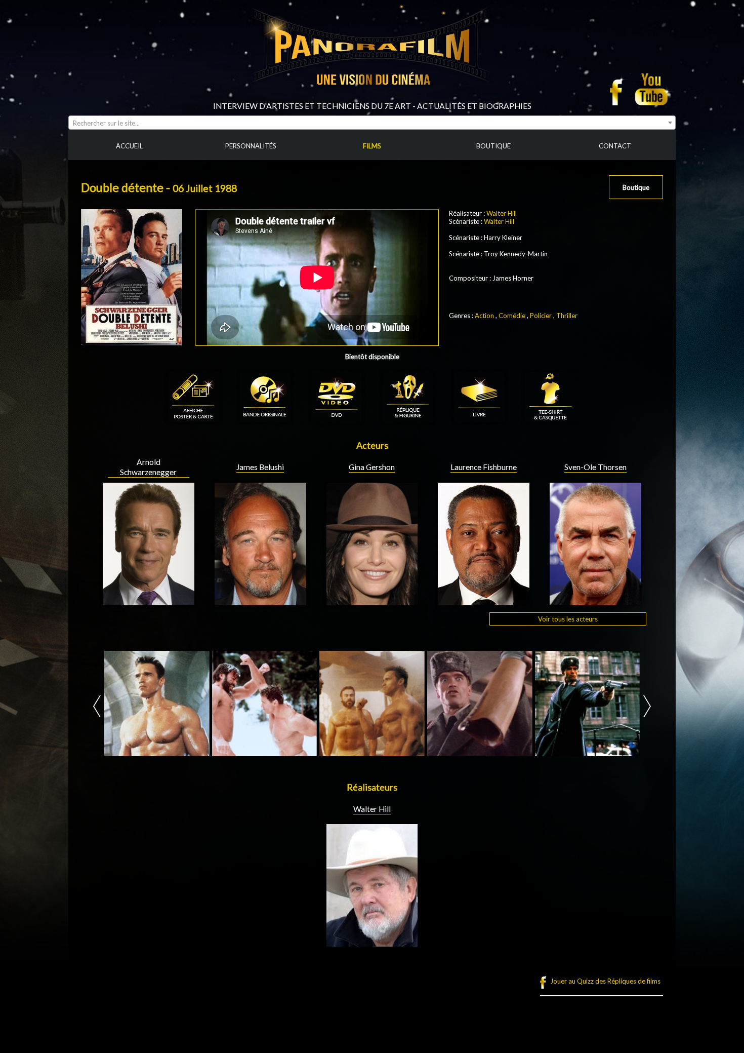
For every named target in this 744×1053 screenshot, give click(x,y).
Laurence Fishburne (483, 467)
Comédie (512, 315)
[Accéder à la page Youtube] (653, 89)
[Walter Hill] (372, 943)
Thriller (566, 315)
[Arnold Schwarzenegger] (148, 601)
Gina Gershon (372, 467)
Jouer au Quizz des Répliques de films (605, 981)
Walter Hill (501, 213)
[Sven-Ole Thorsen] (595, 601)
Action (484, 315)
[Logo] (372, 97)
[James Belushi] (260, 601)
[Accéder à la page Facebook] (619, 89)
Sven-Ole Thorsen (595, 467)
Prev (97, 706)
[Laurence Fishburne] (483, 601)
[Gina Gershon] (372, 601)
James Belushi (260, 467)
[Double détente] (157, 703)
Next (647, 706)
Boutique (636, 187)
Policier (541, 315)
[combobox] (372, 122)
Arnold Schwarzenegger (148, 467)
